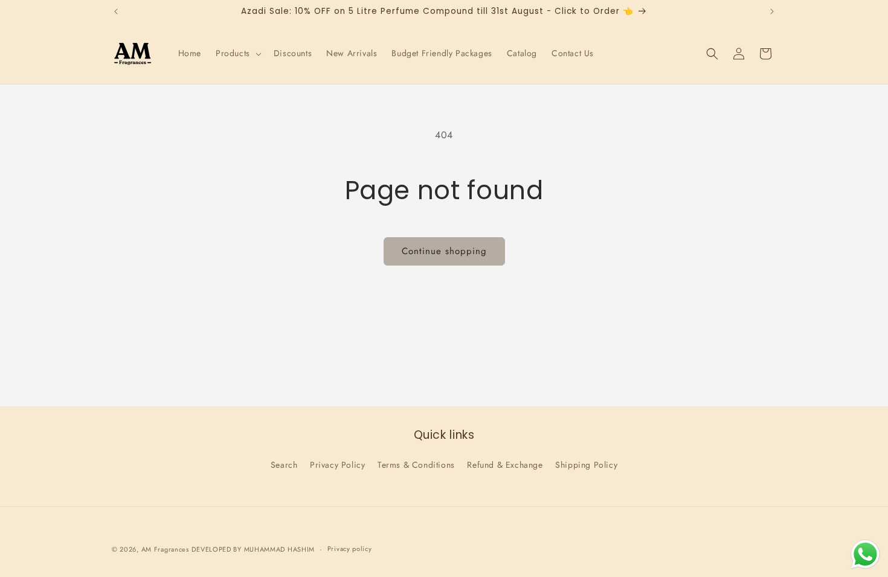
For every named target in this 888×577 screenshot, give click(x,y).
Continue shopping (444, 251)
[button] (237, 53)
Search (284, 465)
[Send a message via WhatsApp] (865, 554)
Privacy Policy (337, 465)
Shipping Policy (586, 465)
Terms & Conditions (416, 465)
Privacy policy (349, 548)
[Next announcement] (772, 11)
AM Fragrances (165, 549)
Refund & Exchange (504, 465)
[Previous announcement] (116, 11)
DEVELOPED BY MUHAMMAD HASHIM (253, 549)
